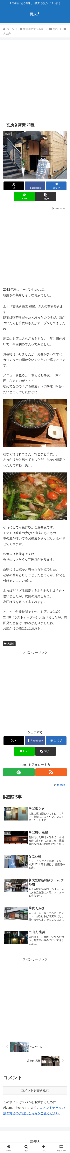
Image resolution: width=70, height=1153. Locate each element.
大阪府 (10, 643)
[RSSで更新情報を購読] (51, 772)
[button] (45, 196)
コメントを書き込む (35, 1090)
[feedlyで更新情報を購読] (19, 772)
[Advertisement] (35, 81)
